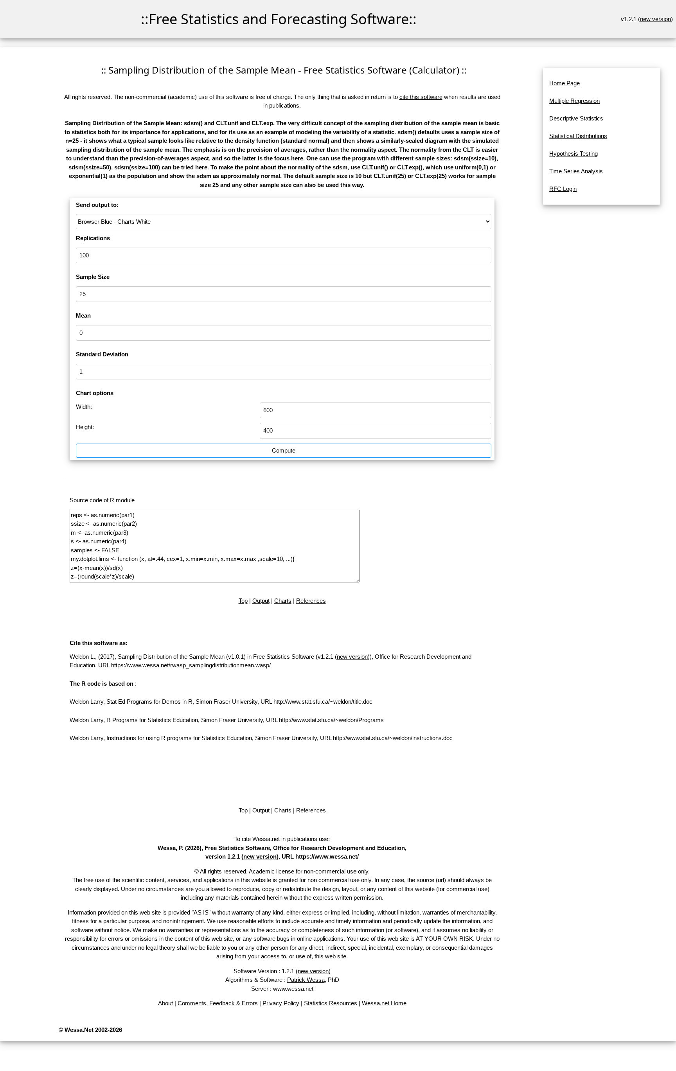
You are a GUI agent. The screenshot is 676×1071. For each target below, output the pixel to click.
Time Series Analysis (576, 171)
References (311, 600)
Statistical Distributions (578, 136)
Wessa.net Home (384, 1003)
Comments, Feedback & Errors (218, 1003)
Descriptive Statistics (576, 118)
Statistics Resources (330, 1003)
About (165, 1003)
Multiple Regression (574, 100)
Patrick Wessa (306, 979)
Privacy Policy (280, 1003)
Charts (282, 600)
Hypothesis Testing (573, 153)
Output (261, 600)
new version (655, 19)
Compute (283, 450)
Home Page (564, 83)
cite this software (420, 96)
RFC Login (563, 188)
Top (243, 600)
